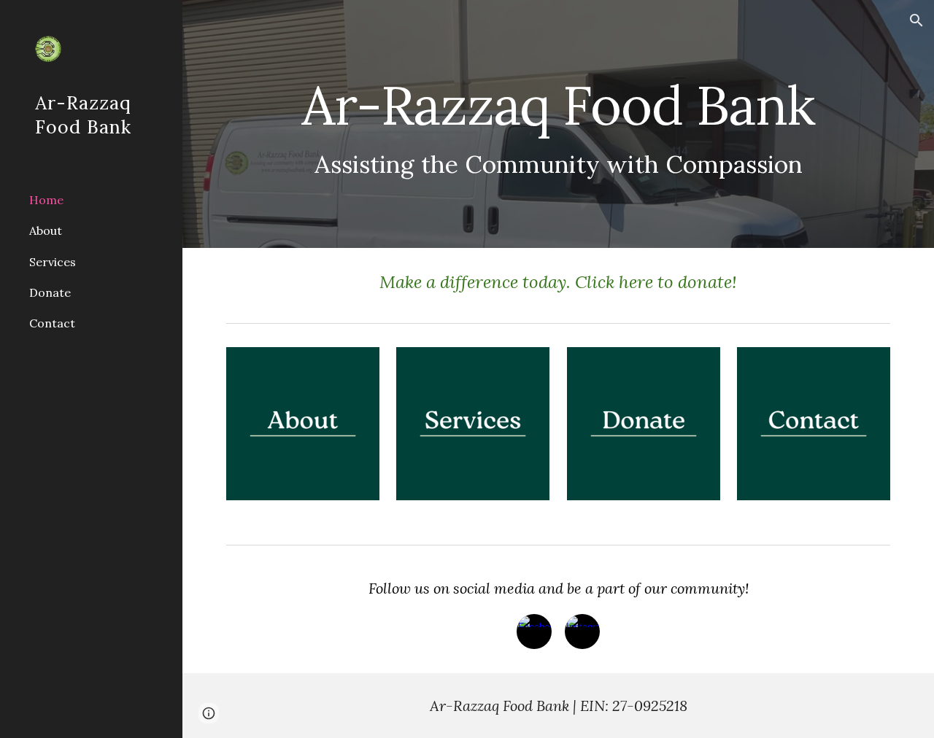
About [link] (45, 230)
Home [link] (46, 200)
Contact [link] (52, 323)
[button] (916, 20)
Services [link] (52, 262)
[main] (558, 124)
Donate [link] (50, 292)
